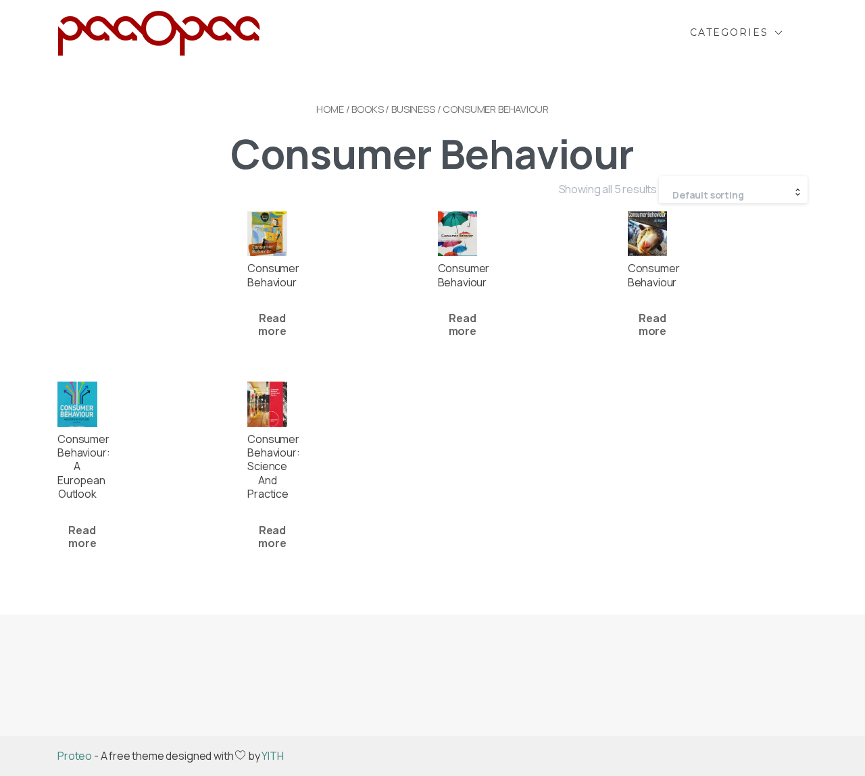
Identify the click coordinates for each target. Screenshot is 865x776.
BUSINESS (413, 108)
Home (329, 108)
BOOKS (367, 108)
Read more (272, 324)
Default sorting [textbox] (708, 194)
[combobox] (733, 189)
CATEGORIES (729, 32)
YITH (272, 755)
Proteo (74, 755)
